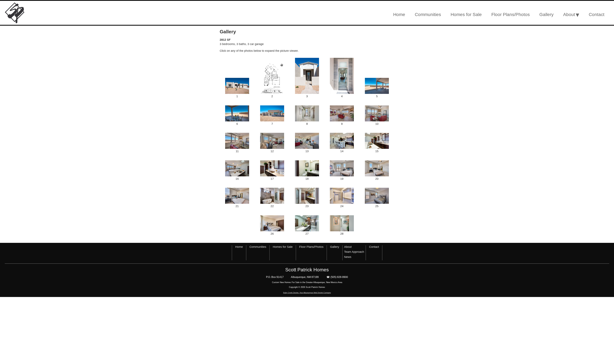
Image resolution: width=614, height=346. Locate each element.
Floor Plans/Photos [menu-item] (510, 14)
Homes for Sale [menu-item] (466, 14)
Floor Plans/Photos (311, 246)
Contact (374, 246)
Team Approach (354, 251)
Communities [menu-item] (428, 14)
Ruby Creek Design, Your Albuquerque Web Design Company (307, 293)
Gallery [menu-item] (546, 14)
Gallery (334, 246)
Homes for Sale (283, 246)
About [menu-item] (569, 14)
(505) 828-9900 (339, 277)
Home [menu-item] (399, 14)
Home (239, 246)
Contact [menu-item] (596, 14)
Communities (257, 246)
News (347, 257)
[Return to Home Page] (53, 12)
